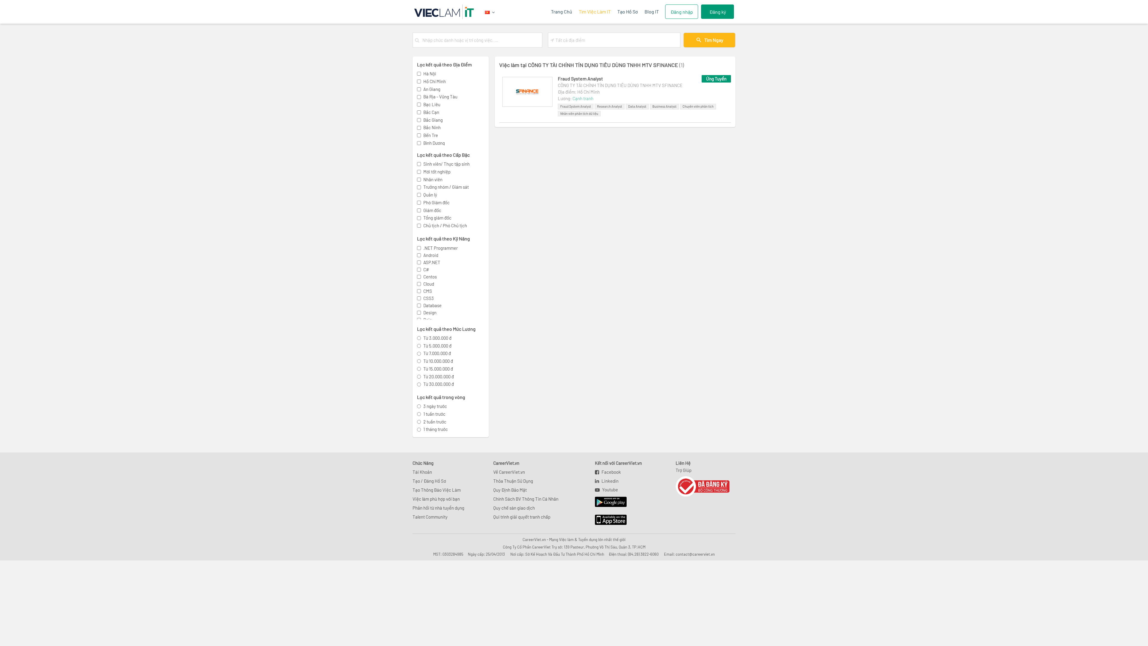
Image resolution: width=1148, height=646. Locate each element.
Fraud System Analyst (580, 78)
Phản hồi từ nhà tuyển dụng (438, 508)
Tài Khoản (422, 472)
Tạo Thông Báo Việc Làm (437, 490)
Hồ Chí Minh (434, 81)
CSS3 (428, 298)
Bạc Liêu (431, 104)
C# (426, 269)
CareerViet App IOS (606, 520)
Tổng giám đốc (437, 217)
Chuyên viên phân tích (698, 106)
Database (432, 305)
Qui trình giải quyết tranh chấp (521, 516)
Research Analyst (609, 106)
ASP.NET (431, 262)
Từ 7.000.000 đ (437, 353)
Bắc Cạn (431, 112)
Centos (430, 276)
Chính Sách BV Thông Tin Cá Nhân (525, 499)
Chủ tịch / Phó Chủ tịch (445, 225)
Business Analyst (664, 106)
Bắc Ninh (432, 127)
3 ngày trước (435, 406)
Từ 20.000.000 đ (438, 376)
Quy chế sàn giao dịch (514, 508)
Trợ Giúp (683, 470)
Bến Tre (430, 135)
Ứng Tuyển (716, 78)
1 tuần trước (434, 414)
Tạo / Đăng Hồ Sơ (429, 481)
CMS (427, 291)
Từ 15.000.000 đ (438, 368)
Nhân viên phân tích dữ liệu (579, 113)
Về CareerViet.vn (509, 472)
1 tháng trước (435, 429)
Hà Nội (429, 73)
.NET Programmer (440, 248)
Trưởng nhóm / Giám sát (446, 187)
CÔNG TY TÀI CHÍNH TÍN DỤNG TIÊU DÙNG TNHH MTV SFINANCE (620, 85)
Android (430, 255)
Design (429, 312)
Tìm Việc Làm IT (595, 11)
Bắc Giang (433, 120)
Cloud (428, 284)
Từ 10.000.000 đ (438, 361)
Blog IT (652, 11)
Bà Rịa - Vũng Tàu (440, 96)
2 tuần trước (434, 421)
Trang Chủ (561, 11)
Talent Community (430, 516)
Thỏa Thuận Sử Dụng (513, 481)
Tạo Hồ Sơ (627, 11)
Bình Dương (434, 143)
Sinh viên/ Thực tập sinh (446, 164)
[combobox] (481, 40)
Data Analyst (637, 106)
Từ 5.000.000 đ (437, 345)
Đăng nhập (682, 12)
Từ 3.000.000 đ (437, 338)
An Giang (431, 89)
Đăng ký (717, 12)
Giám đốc (432, 210)
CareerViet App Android (608, 502)
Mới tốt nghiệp (437, 171)
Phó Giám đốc (436, 202)
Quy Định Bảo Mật (510, 490)
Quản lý (430, 194)
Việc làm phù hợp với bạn (436, 499)
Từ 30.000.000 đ (438, 384)
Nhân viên (432, 179)
